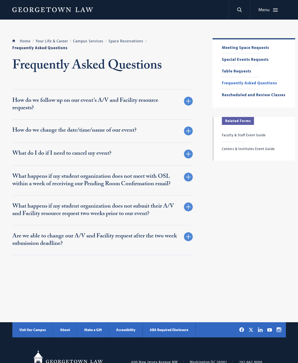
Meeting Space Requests (245, 47)
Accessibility (125, 330)
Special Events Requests (245, 59)
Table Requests (236, 71)
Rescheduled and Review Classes (253, 94)
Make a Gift (93, 330)
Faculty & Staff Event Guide (244, 135)
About (65, 330)
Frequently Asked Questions (249, 83)
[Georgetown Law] (52, 9)
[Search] (239, 10)
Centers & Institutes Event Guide (248, 148)
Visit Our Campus (32, 330)
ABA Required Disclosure (169, 330)
